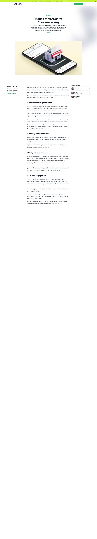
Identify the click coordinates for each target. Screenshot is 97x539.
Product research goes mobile (12, 88)
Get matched (79, 4)
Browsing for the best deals (12, 90)
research (36, 106)
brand (51, 167)
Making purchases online (11, 91)
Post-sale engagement (11, 93)
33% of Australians (44, 156)
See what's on (65, 1)
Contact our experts (32, 201)
